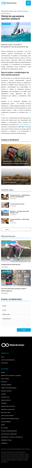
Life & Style (6, 23)
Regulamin (4, 363)
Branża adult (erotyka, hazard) (11, 375)
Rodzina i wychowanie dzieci (10, 418)
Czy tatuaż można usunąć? (17, 204)
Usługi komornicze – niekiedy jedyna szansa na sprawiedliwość (20, 195)
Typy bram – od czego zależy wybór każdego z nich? (19, 212)
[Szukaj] (3, 229)
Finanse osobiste (6, 384)
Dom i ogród (5, 378)
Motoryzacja (5, 397)
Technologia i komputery (9, 434)
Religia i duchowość (7, 415)
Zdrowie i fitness (6, 440)
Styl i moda (4, 428)
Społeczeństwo (6, 421)
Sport (3, 424)
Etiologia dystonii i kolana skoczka (10, 264)
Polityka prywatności (8, 360)
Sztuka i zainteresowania (9, 431)
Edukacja (4, 381)
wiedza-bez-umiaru (6, 44)
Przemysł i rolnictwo (7, 409)
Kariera (3, 394)
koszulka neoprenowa (24, 124)
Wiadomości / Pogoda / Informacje (12, 437)
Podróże (4, 403)
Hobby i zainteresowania (8, 387)
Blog (2, 357)
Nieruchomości (6, 400)
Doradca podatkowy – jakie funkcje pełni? (19, 220)
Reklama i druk (5, 412)
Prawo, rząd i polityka (8, 406)
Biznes (3, 372)
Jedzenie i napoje (6, 391)
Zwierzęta (4, 443)
